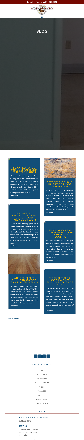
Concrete (42, 395)
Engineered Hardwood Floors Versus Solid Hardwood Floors (24, 217)
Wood (42, 387)
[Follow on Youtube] (44, 356)
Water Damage (42, 399)
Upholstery (42, 379)
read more (14, 195)
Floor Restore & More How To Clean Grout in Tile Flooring (59, 234)
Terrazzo (42, 391)
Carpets (42, 371)
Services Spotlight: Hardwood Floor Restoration (59, 184)
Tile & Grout (42, 375)
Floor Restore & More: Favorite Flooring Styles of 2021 (60, 281)
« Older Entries (13, 318)
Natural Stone (42, 383)
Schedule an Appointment (34, 418)
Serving (23, 426)
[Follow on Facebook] (35, 356)
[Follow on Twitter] (40, 356)
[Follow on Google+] (48, 356)
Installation (42, 403)
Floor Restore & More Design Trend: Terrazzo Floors (24, 170)
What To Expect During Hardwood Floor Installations (24, 280)
